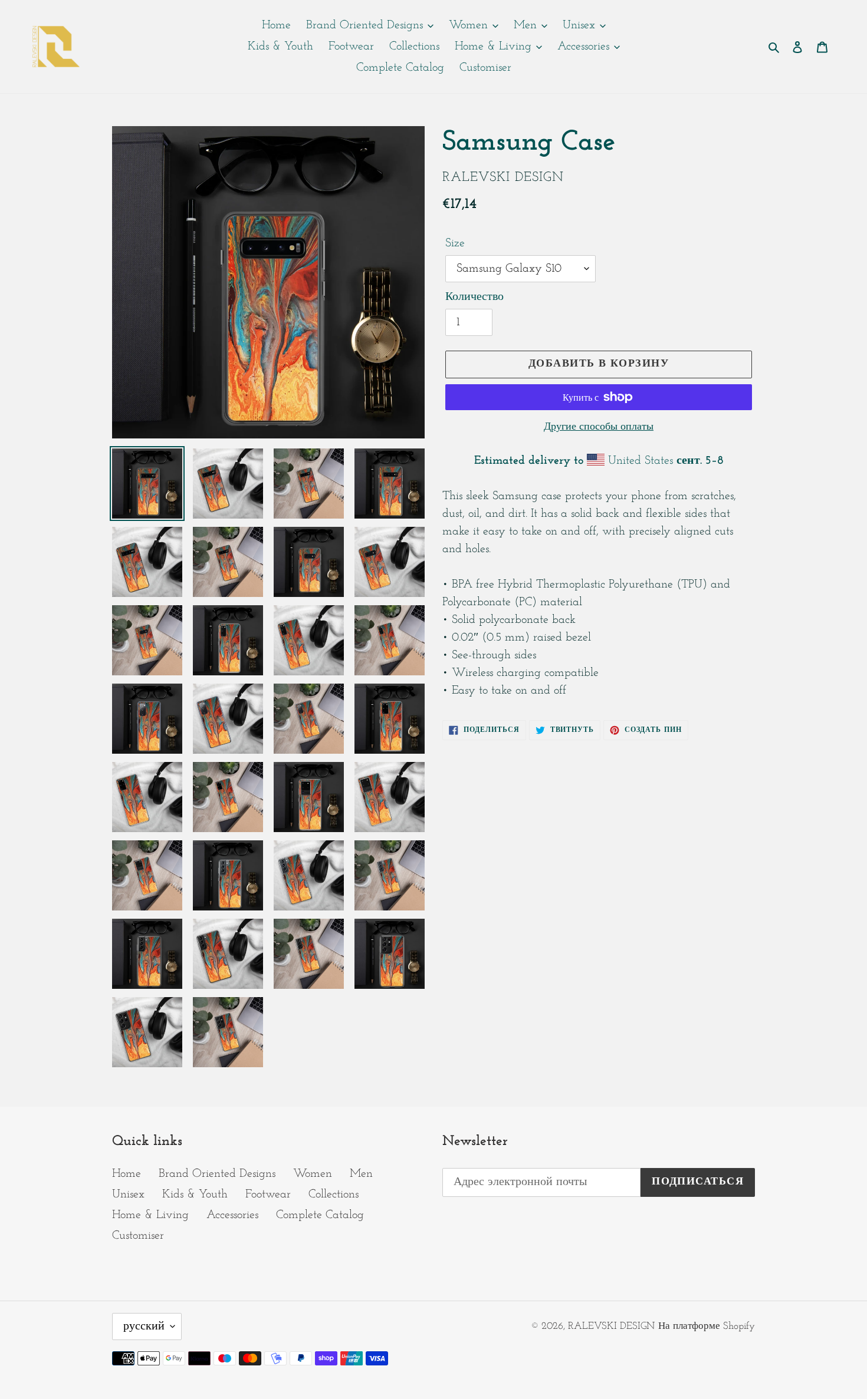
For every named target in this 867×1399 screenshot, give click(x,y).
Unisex (128, 1194)
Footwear (268, 1194)
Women (312, 1174)
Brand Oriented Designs (217, 1174)
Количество (474, 297)
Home (126, 1174)
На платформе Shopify (706, 1326)
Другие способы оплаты (598, 427)
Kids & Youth (195, 1194)
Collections (333, 1194)
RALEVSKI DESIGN (611, 1326)
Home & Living (150, 1215)
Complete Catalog (320, 1215)
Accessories (232, 1215)
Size (455, 243)
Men (361, 1174)
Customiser (138, 1236)
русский (144, 1326)
